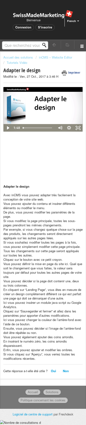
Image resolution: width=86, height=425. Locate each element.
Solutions (52, 392)
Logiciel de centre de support (33, 414)
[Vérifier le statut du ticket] (68, 45)
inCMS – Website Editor (55, 57)
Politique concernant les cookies (43, 400)
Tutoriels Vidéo (17, 62)
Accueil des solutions (18, 57)
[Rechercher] (45, 45)
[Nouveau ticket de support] (54, 45)
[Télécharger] (34, 213)
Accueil (33, 392)
